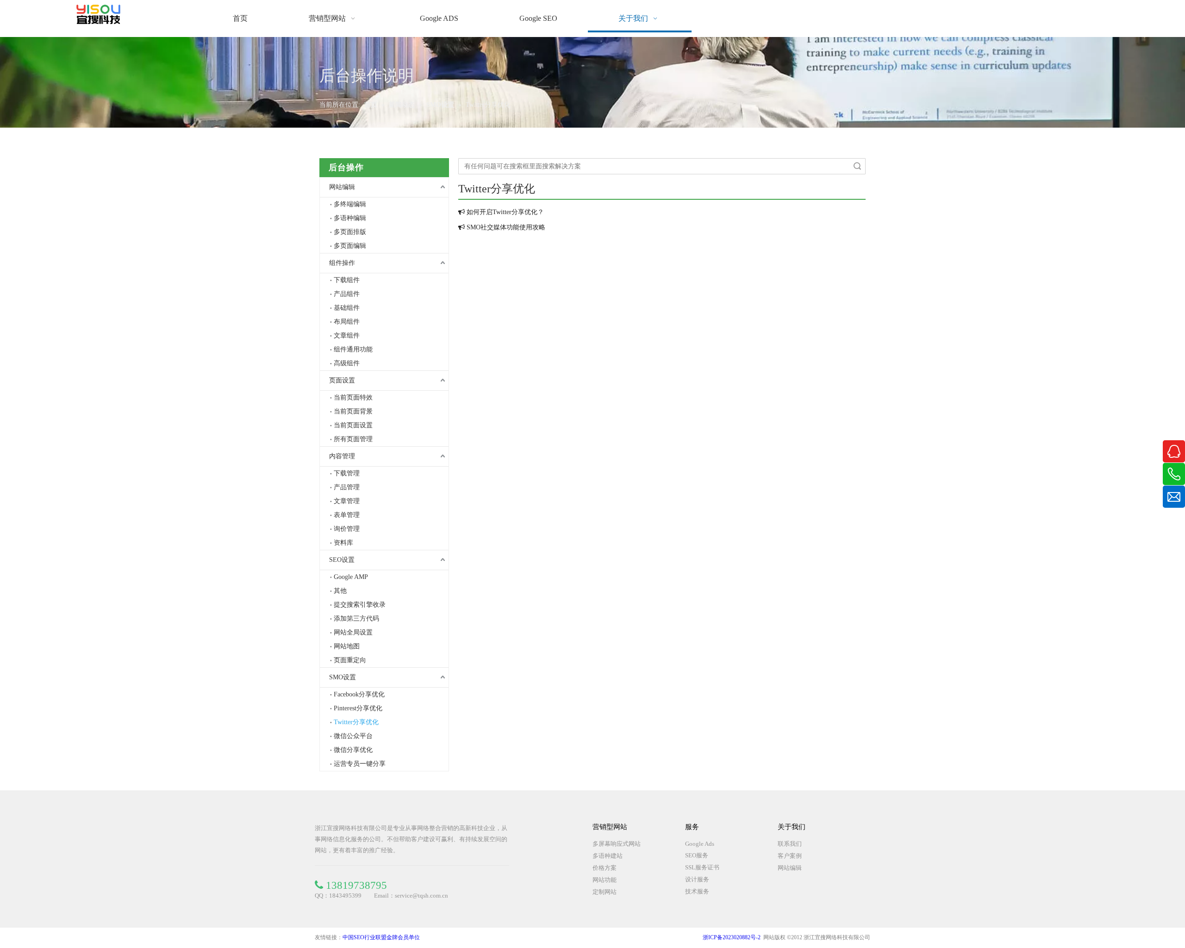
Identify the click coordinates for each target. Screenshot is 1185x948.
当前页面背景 (353, 411)
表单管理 (347, 514)
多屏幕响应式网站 (616, 843)
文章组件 (347, 335)
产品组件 (347, 293)
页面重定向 (350, 660)
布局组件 (347, 321)
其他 (340, 590)
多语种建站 (607, 855)
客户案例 (790, 855)
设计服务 (697, 879)
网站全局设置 (353, 632)
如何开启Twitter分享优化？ (505, 212)
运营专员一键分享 (360, 763)
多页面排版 (350, 231)
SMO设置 (342, 677)
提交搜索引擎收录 (360, 604)
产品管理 (347, 487)
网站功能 (604, 879)
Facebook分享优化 (359, 694)
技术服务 (697, 891)
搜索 (857, 166)
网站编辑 (342, 187)
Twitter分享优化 (356, 722)
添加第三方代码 (356, 618)
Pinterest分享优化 (358, 708)
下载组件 (347, 280)
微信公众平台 (353, 736)
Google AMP (351, 576)
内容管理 (342, 456)
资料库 (343, 542)
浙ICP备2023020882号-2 (732, 937)
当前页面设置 (353, 425)
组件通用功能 (353, 349)
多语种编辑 (350, 218)
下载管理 (347, 473)
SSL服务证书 (702, 867)
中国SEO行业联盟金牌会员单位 (381, 937)
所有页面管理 (353, 439)
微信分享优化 (353, 749)
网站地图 (347, 646)
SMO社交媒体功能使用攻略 (506, 227)
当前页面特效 (353, 397)
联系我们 (790, 843)
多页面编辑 (350, 245)
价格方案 (604, 867)
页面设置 (342, 380)
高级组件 (347, 363)
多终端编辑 (350, 204)
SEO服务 (696, 855)
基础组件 (347, 307)
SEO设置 (342, 559)
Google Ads (699, 843)
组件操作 (342, 262)
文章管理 (347, 501)
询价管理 (347, 528)
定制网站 (604, 891)
